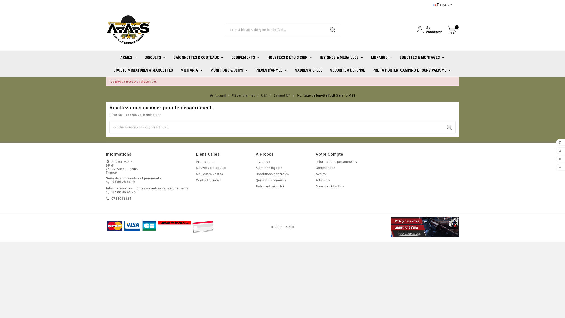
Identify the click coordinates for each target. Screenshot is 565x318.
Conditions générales (272, 174)
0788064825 (121, 198)
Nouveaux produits (211, 168)
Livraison (263, 161)
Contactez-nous (208, 180)
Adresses (323, 180)
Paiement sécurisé (270, 186)
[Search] (332, 29)
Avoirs (321, 174)
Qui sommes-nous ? (271, 180)
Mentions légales (269, 168)
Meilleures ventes (209, 174)
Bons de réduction (330, 186)
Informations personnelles (336, 161)
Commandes (325, 168)
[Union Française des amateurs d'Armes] (402, 227)
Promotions (205, 161)
